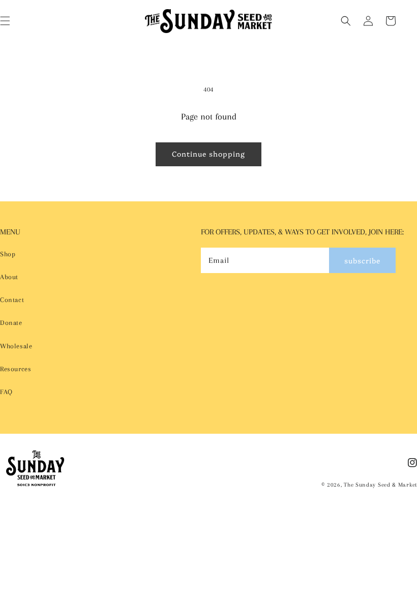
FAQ (6, 392)
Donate (11, 322)
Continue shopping (208, 153)
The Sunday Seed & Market (380, 485)
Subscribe (362, 260)
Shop (7, 254)
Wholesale (16, 346)
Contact (12, 300)
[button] (346, 21)
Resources (15, 369)
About (9, 277)
